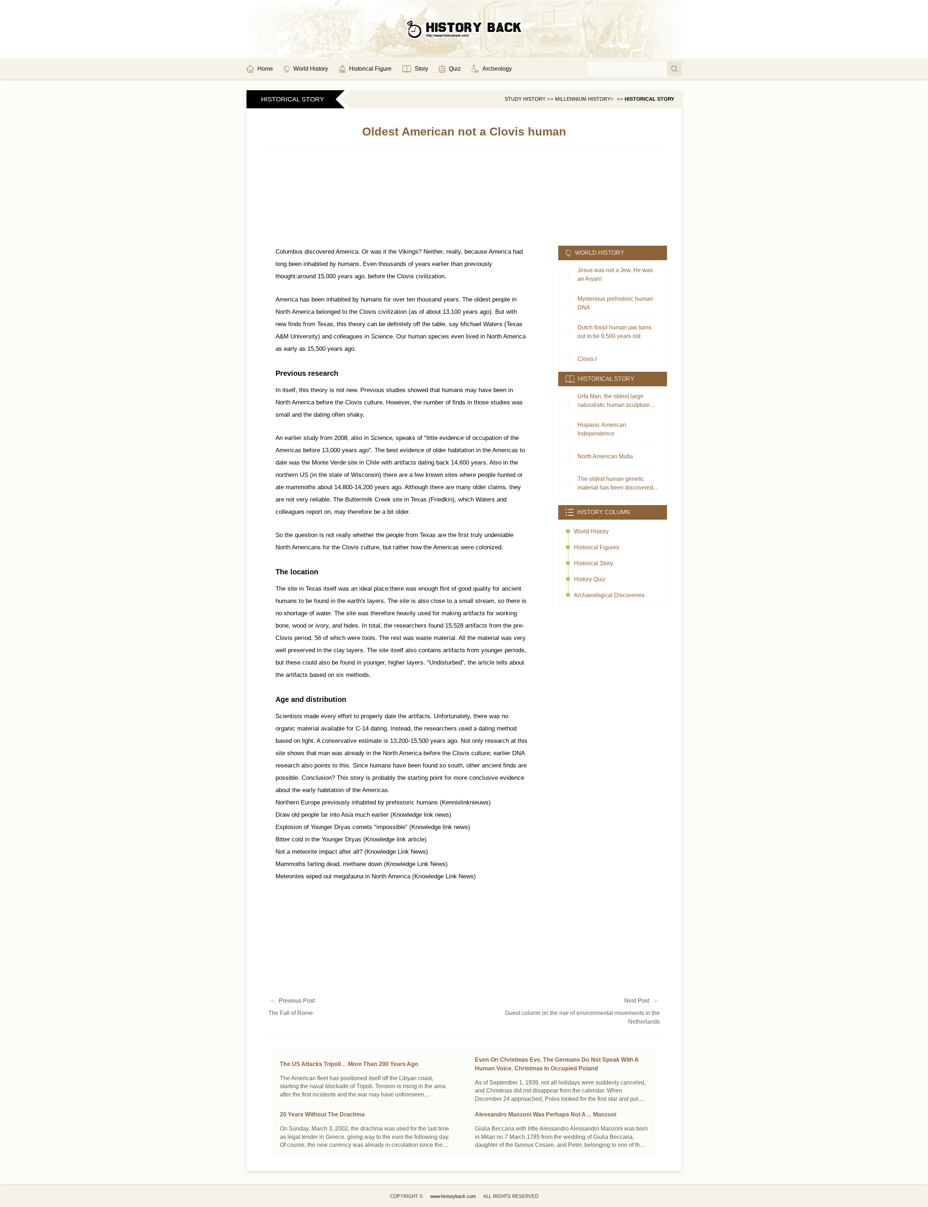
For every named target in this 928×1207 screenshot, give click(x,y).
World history (591, 531)
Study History (525, 99)
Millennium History (582, 99)
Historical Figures (596, 547)
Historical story (649, 99)
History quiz (589, 579)
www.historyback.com (453, 1196)
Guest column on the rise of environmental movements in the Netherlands (582, 1017)
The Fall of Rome (290, 1013)
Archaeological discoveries (609, 595)
